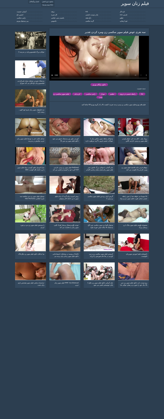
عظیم (112, 94)
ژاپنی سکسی (90, 94)
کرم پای (77, 94)
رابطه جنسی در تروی (128, 94)
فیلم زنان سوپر (135, 3)
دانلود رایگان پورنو (99, 85)
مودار (103, 94)
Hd (142, 94)
